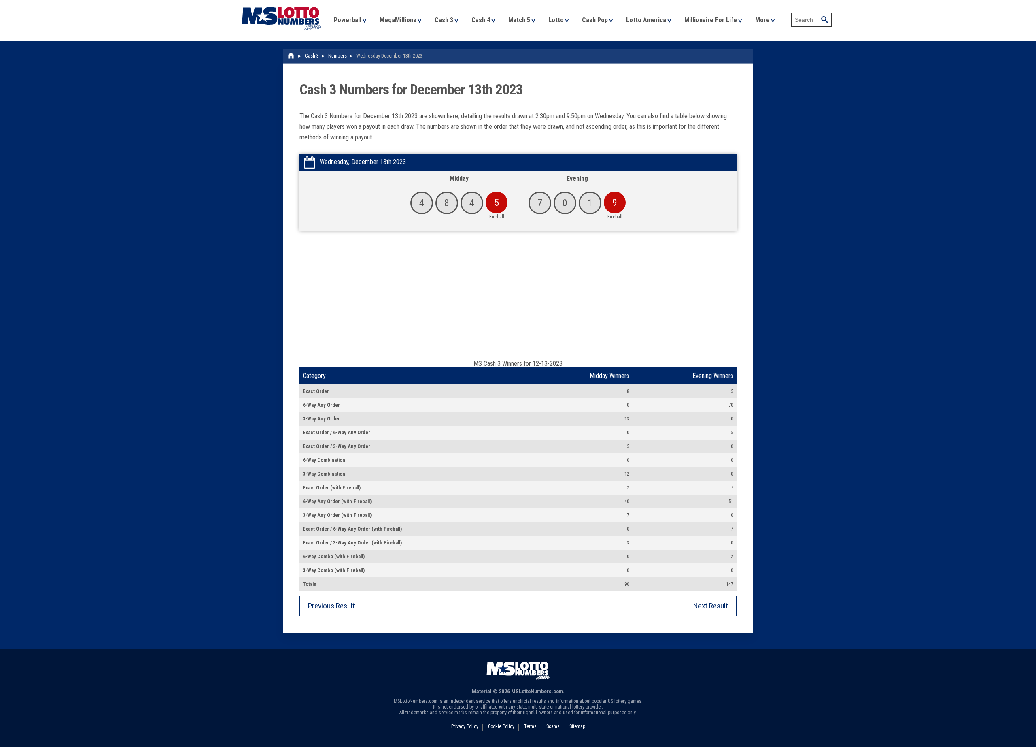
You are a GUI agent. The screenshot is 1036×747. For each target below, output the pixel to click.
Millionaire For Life (710, 20)
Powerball (347, 20)
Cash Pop (595, 20)
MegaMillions (398, 20)
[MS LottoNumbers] (281, 4)
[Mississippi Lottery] (291, 56)
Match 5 (519, 20)
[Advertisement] (518, 299)
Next (710, 605)
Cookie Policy (501, 726)
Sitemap (577, 726)
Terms (530, 726)
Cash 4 (480, 20)
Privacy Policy (464, 726)
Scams (553, 726)
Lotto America (646, 20)
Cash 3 (444, 20)
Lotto (556, 20)
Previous (331, 605)
